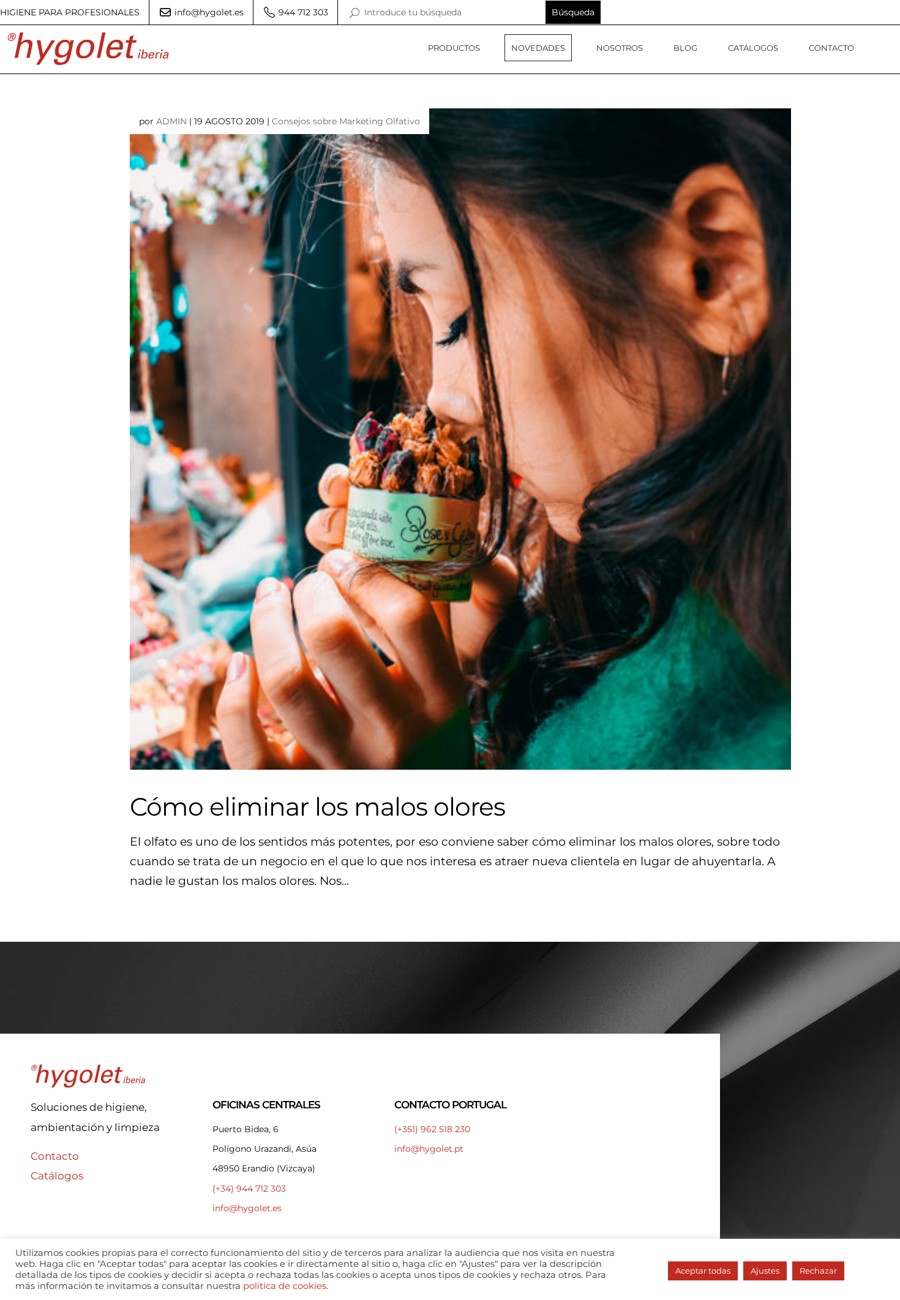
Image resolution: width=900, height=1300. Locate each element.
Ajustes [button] (765, 1271)
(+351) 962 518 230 (432, 1129)
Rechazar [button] (818, 1271)
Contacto (831, 48)
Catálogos (753, 48)
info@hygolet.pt (428, 1148)
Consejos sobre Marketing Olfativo (346, 121)
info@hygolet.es (208, 12)
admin (171, 121)
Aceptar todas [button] (702, 1271)
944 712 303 (302, 12)
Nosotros (619, 48)
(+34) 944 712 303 (249, 1188)
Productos (454, 48)
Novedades (538, 48)
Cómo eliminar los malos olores (317, 806)
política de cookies (284, 1285)
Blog (685, 48)
